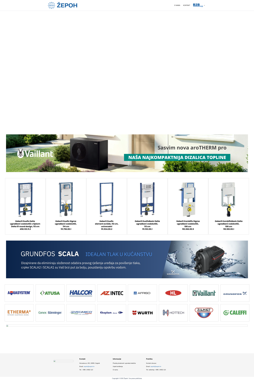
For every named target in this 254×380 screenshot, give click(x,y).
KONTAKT (186, 5)
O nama (115, 369)
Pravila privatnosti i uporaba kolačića (124, 363)
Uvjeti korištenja (118, 366)
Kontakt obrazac (151, 363)
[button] (204, 5)
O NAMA (177, 5)
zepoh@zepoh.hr (89, 366)
